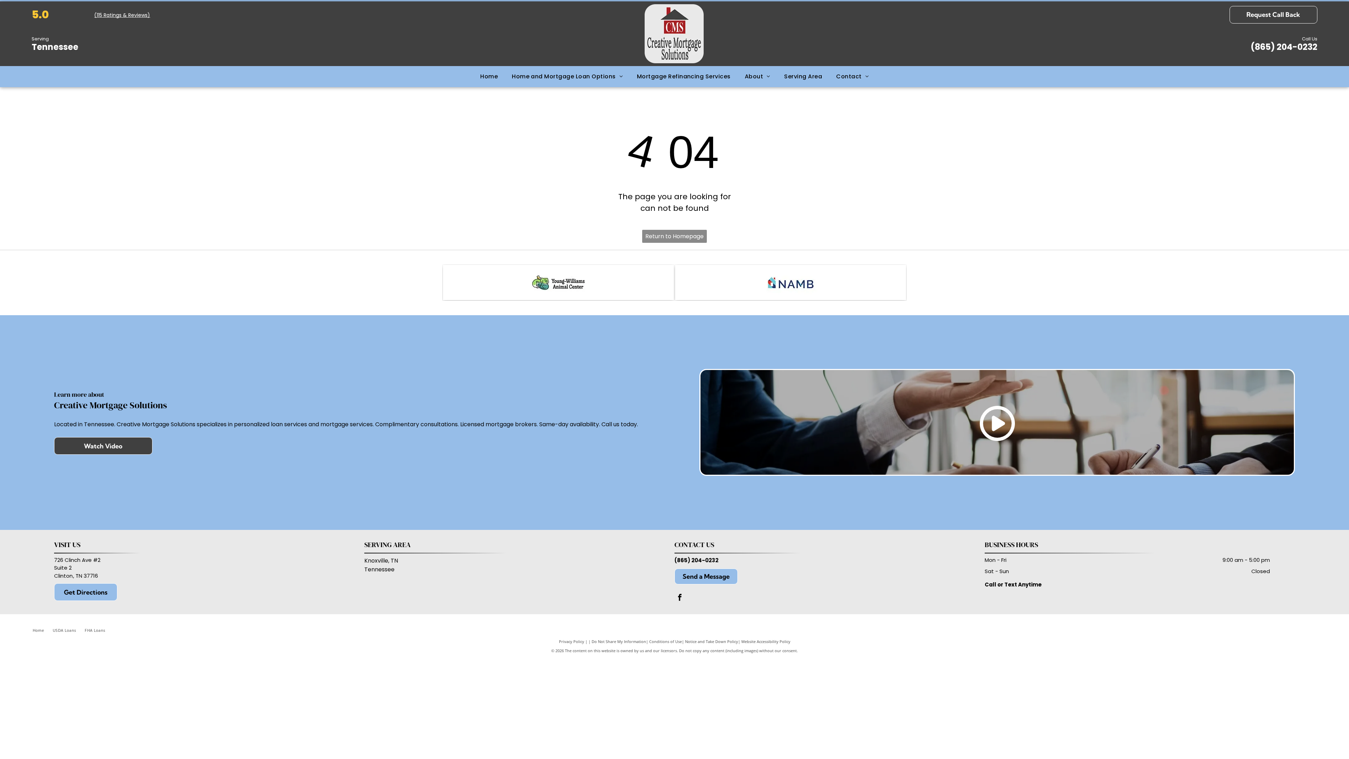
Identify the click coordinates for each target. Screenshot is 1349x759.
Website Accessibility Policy (765, 641)
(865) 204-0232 (696, 560)
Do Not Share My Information (619, 641)
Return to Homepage (674, 236)
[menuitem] (489, 77)
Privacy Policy (571, 641)
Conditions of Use (665, 641)
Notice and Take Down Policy (711, 641)
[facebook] (679, 598)
